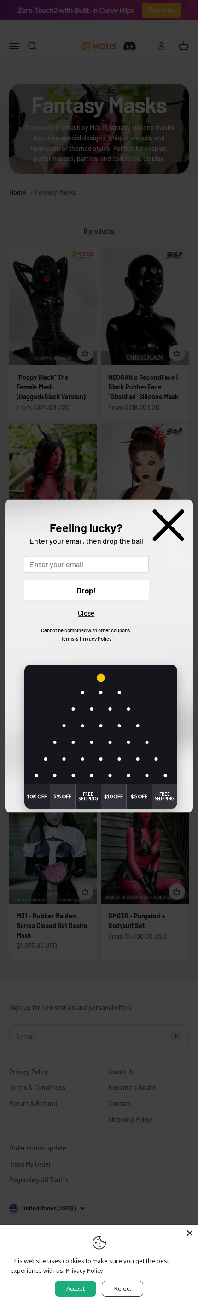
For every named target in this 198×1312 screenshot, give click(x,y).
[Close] (189, 1233)
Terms (67, 638)
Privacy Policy (95, 638)
